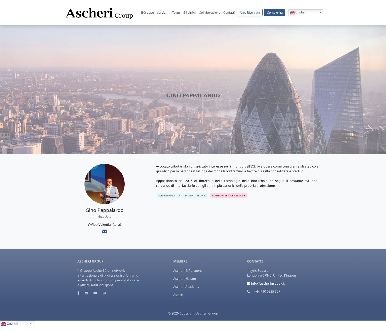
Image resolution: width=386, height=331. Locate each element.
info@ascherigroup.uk (267, 283)
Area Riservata (250, 12)
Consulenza (275, 12)
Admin (178, 294)
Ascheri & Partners (187, 270)
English (300, 12)
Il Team (175, 12)
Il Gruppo (147, 12)
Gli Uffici (189, 12)
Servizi (161, 12)
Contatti (229, 12)
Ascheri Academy (186, 286)
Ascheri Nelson (184, 278)
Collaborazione (209, 12)
